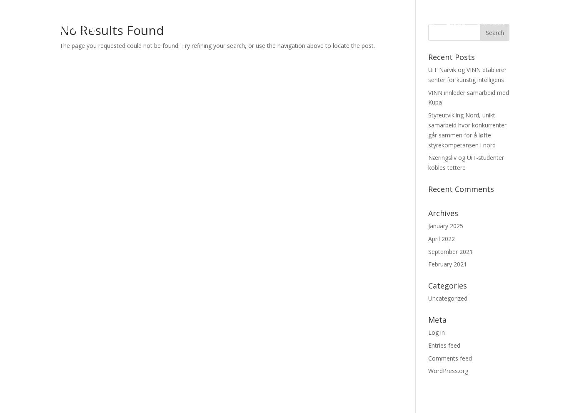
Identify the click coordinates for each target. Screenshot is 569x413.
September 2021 (450, 252)
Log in (436, 332)
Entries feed (444, 345)
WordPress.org (448, 371)
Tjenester (377, 23)
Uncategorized (447, 298)
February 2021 (447, 264)
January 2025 (445, 226)
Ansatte (423, 23)
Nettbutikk (540, 23)
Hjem (343, 23)
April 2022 (441, 239)
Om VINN (490, 23)
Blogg (455, 23)
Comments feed (450, 358)
